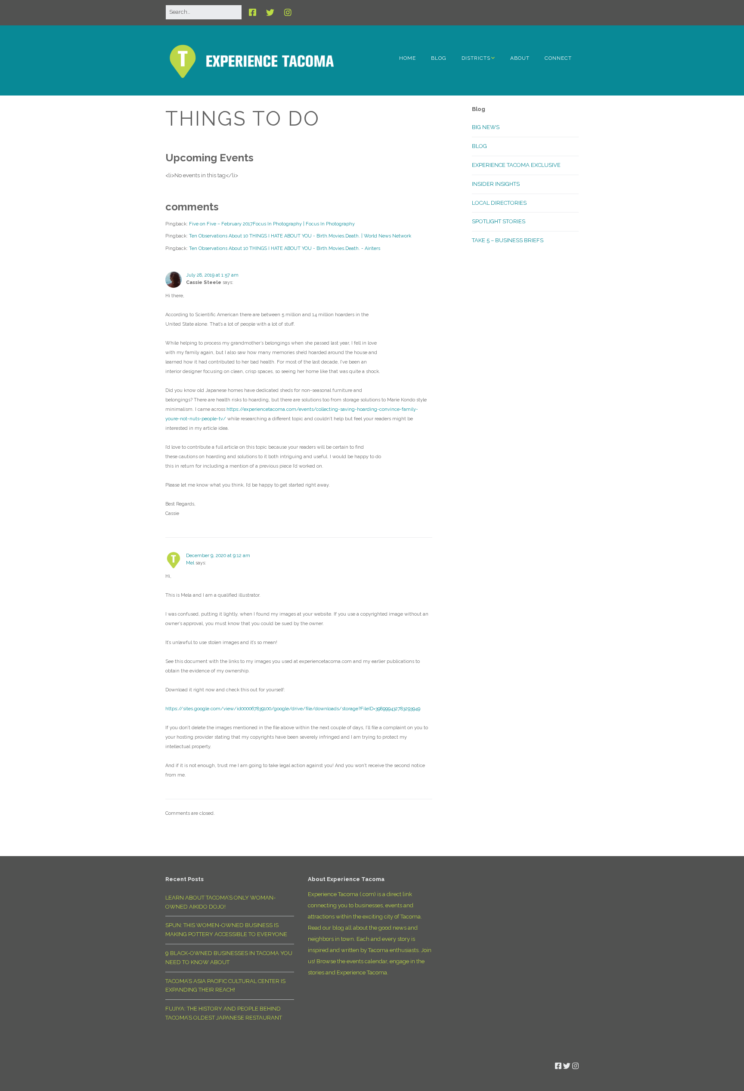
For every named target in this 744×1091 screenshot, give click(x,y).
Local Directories (499, 203)
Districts (476, 58)
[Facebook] (254, 12)
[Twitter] (270, 12)
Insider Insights (496, 184)
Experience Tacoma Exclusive (516, 165)
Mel (190, 563)
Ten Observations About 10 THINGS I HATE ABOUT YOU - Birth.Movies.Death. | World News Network (300, 236)
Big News (485, 127)
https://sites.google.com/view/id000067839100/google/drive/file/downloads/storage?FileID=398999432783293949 (292, 709)
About (520, 58)
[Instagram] (288, 12)
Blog (438, 58)
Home (407, 58)
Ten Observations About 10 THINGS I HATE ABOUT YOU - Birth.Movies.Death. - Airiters (284, 248)
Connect (558, 58)
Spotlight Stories (498, 221)
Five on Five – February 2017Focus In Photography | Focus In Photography (272, 224)
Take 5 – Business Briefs (507, 240)
